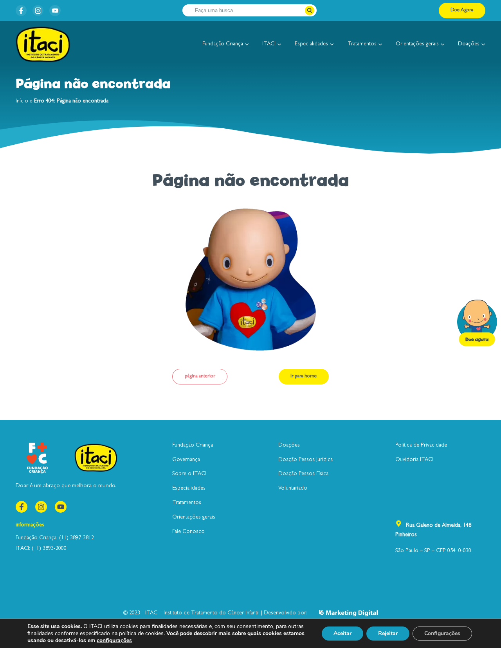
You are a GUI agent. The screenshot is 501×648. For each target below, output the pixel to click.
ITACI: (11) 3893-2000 (41, 548)
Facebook (21, 10)
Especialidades (311, 44)
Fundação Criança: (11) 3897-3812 (55, 538)
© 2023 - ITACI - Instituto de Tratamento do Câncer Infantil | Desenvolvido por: (215, 613)
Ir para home (303, 376)
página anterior (200, 376)
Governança (186, 460)
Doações (468, 44)
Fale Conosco (188, 532)
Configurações (442, 633)
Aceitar (342, 633)
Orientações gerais (417, 44)
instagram (37, 10)
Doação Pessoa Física (303, 474)
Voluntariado (292, 488)
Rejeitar (388, 633)
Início (22, 101)
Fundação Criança (222, 44)
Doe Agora (462, 10)
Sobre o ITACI (189, 474)
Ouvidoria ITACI (414, 460)
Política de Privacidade (421, 445)
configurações (114, 640)
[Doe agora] (477, 324)
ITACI (269, 44)
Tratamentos (362, 44)
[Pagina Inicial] (43, 44)
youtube (54, 10)
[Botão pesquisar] (310, 10)
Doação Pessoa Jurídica (305, 460)
